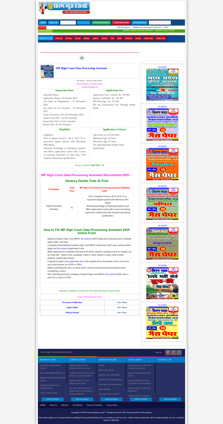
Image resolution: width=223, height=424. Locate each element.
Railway (86, 38)
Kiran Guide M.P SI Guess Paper (139, 374)
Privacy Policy (112, 405)
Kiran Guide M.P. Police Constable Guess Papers (139, 382)
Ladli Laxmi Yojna (48, 393)
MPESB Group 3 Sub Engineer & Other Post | (144, 27)
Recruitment (86, 239)
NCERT (102, 365)
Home (43, 22)
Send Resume (77, 405)
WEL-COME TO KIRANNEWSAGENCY (56, 352)
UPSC (120, 38)
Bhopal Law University (110, 375)
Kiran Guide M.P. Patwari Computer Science (139, 366)
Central (77, 38)
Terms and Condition (94, 405)
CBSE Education (106, 370)
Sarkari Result (139, 22)
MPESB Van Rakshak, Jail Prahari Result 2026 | (135, 30)
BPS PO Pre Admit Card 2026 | (162, 30)
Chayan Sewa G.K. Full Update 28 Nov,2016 (79, 382)
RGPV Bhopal (105, 389)
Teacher (138, 38)
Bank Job (59, 38)
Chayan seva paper (121, 22)
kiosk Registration (101, 22)
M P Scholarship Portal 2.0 (52, 373)
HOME (42, 405)
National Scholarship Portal (50, 366)
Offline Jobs (161, 38)
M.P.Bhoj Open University (110, 380)
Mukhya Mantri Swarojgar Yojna (52, 379)
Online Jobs (149, 38)
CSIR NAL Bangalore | (121, 27)
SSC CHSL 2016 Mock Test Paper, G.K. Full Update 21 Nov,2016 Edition (81, 391)
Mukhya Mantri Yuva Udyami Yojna (49, 386)
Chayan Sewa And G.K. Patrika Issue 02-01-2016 (79, 366)
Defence (104, 38)
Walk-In (95, 38)
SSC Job (69, 38)
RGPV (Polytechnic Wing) (110, 384)
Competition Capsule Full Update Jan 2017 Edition (81, 374)
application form (77, 261)
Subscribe (64, 405)
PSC (112, 38)
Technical (128, 38)
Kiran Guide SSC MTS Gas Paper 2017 (139, 389)
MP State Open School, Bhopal (109, 395)
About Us (53, 22)
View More (122, 302)
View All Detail (52, 399)
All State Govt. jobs (45, 38)
